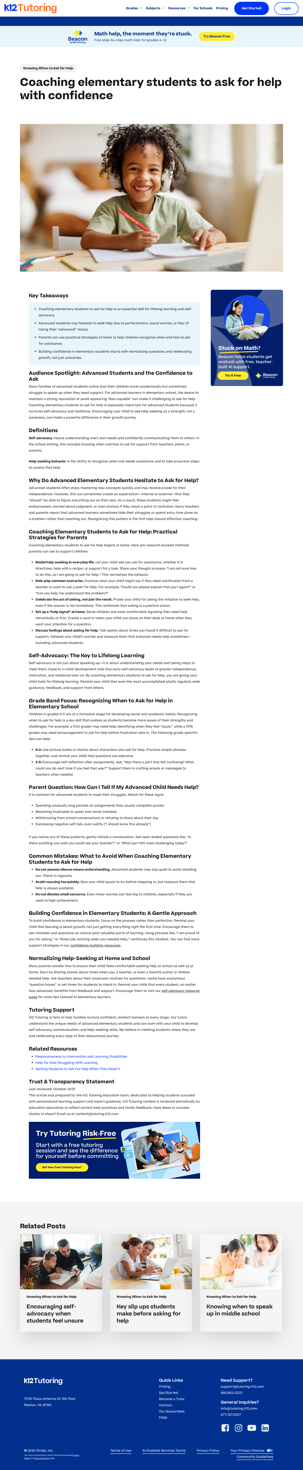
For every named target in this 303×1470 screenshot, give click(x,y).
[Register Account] (114, 1150)
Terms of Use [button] (120, 1450)
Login (286, 8)
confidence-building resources (95, 945)
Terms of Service (41, 1458)
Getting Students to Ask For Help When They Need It (77, 1069)
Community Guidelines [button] (255, 1457)
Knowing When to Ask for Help (48, 68)
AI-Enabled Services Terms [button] (164, 1450)
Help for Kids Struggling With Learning (66, 1062)
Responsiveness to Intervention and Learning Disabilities (81, 1056)
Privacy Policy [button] (208, 1450)
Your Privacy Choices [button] (247, 1450)
